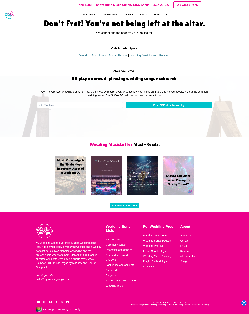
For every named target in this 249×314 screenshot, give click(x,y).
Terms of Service (174, 304)
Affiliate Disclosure (191, 304)
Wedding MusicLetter (143, 55)
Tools (157, 14)
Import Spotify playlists (156, 251)
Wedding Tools (114, 285)
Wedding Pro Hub (153, 245)
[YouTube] (39, 302)
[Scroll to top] (243, 283)
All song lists (113, 239)
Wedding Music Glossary (157, 256)
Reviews (185, 251)
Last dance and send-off (120, 264)
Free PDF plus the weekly (169, 105)
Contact (184, 240)
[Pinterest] (62, 302)
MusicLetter (110, 14)
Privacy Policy (149, 304)
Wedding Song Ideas (92, 55)
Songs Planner (118, 55)
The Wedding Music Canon (121, 280)
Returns (161, 304)
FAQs (183, 245)
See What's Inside (187, 4)
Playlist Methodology (155, 261)
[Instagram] (44, 302)
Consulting (149, 266)
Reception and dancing (119, 249)
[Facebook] (50, 302)
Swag (183, 261)
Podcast (128, 14)
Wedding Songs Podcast (157, 240)
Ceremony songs (116, 244)
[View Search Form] (167, 15)
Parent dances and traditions (117, 257)
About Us (185, 235)
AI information (188, 256)
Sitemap (205, 304)
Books (143, 14)
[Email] (67, 302)
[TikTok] (56, 302)
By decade (112, 270)
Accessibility (136, 304)
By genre (111, 275)
